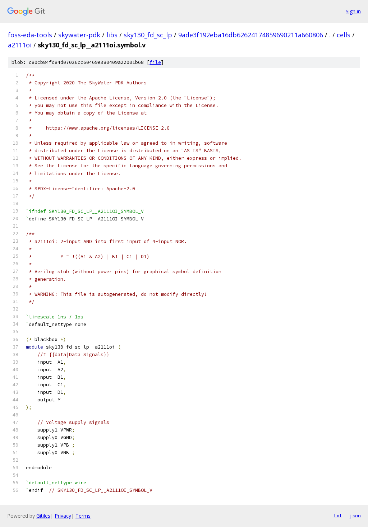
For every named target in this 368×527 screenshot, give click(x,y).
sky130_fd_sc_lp (148, 35)
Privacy (63, 515)
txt (338, 515)
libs (112, 35)
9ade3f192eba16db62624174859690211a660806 (250, 35)
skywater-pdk (79, 35)
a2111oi (20, 45)
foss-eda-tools (30, 35)
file (155, 62)
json (355, 515)
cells (343, 35)
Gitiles (43, 515)
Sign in (353, 11)
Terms (83, 515)
